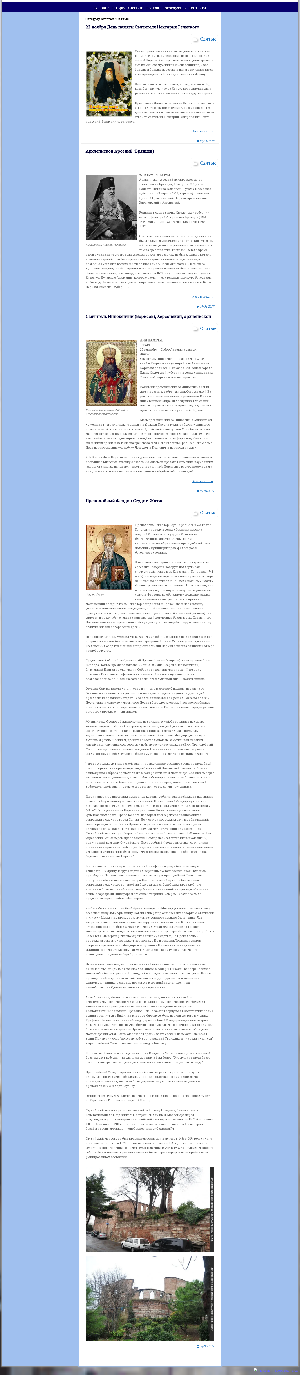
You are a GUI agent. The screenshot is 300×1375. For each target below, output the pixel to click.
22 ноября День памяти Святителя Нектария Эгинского (142, 27)
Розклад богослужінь (166, 7)
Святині (135, 7)
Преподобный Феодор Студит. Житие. (125, 501)
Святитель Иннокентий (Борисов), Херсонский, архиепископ (148, 316)
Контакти (197, 7)
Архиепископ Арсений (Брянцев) (120, 151)
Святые (208, 39)
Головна (101, 7)
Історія (118, 7)
